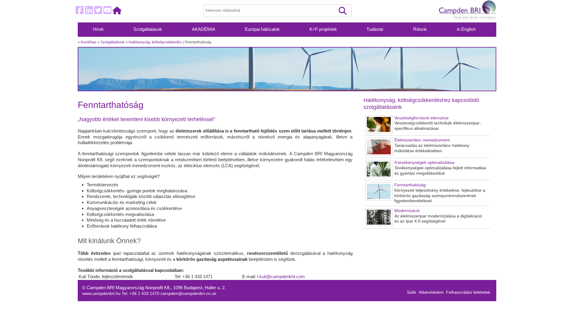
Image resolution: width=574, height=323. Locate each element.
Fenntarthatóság (410, 185)
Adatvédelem (431, 292)
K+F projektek (323, 29)
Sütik (411, 292)
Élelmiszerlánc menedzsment (422, 140)
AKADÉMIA (203, 29)
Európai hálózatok (262, 29)
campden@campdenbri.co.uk (188, 293)
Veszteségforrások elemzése (421, 118)
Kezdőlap (88, 42)
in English (466, 29)
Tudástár (375, 29)
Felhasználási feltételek (468, 292)
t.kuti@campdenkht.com (281, 276)
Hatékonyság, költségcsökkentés (155, 42)
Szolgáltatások (147, 29)
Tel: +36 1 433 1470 (141, 293)
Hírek (98, 29)
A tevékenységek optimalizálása (424, 162)
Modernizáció (407, 210)
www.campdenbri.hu (102, 293)
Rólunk (420, 29)
